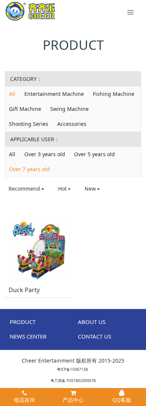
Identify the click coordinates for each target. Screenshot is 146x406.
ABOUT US (92, 321)
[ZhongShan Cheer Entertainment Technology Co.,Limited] (30, 11)
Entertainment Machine (54, 93)
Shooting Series (28, 123)
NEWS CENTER (28, 336)
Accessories (71, 123)
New (90, 188)
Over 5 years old (94, 154)
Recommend (24, 188)
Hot (62, 188)
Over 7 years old (29, 169)
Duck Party (24, 290)
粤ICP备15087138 (72, 369)
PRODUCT (23, 321)
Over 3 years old (44, 154)
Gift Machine (25, 108)
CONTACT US (94, 336)
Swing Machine (69, 108)
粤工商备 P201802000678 (73, 380)
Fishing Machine (113, 93)
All (12, 93)
